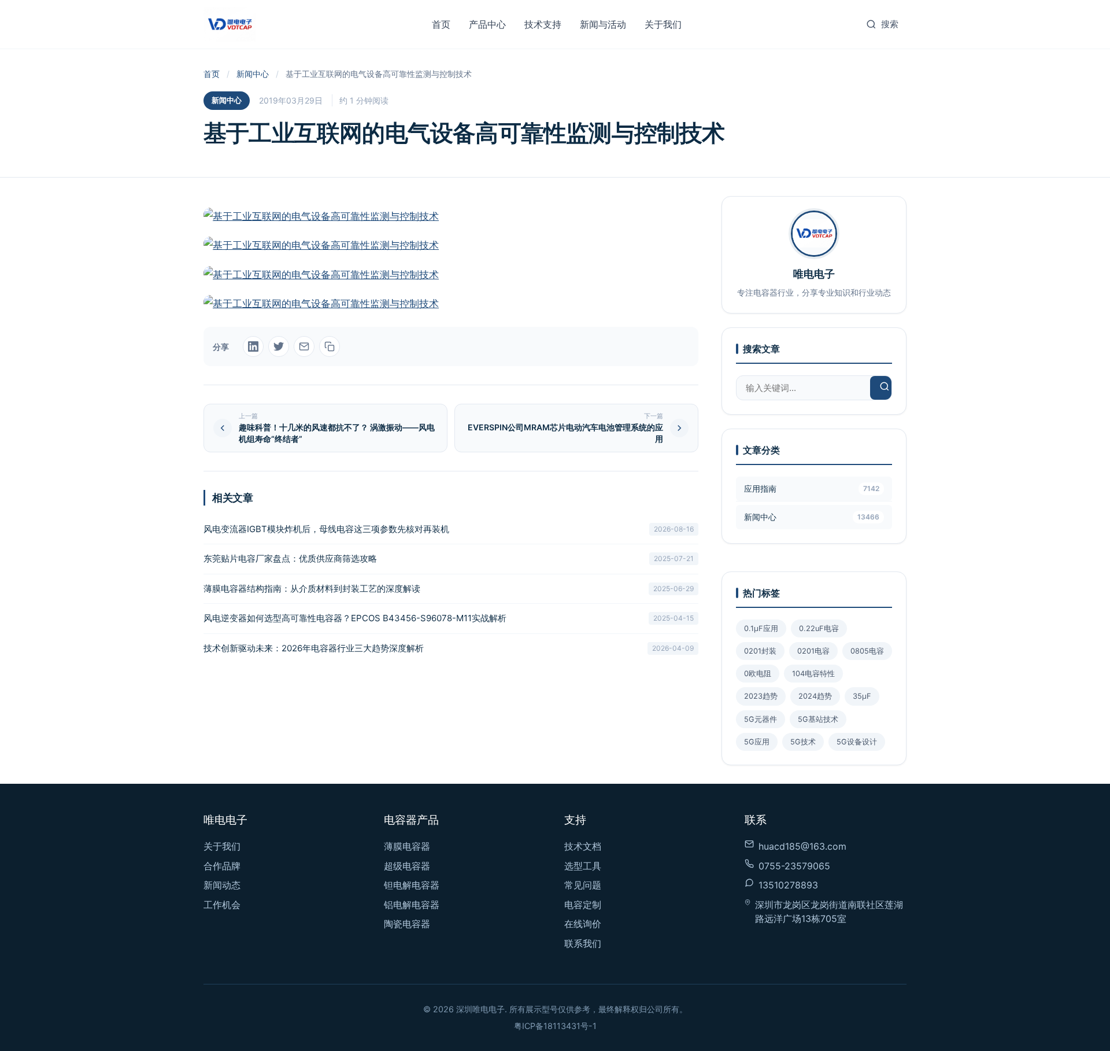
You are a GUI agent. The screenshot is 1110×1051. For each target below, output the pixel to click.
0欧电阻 (757, 673)
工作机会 (222, 904)
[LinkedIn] (253, 346)
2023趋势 (761, 696)
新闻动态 (222, 885)
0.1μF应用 (761, 628)
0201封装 (760, 651)
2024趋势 (815, 696)
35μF (862, 696)
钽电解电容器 (411, 885)
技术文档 (582, 846)
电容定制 (582, 904)
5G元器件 (760, 719)
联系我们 (582, 943)
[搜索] (884, 388)
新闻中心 (252, 74)
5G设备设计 (857, 741)
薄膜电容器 (407, 846)
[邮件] (304, 346)
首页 (441, 24)
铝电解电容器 (411, 904)
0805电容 (867, 651)
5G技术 (803, 741)
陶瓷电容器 (407, 924)
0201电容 (813, 651)
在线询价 (582, 924)
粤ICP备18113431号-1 (555, 1026)
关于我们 (663, 24)
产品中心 (487, 24)
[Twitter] (278, 346)
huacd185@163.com (802, 846)
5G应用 (756, 741)
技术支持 (542, 24)
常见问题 (582, 885)
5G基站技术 (818, 719)
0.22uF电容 (819, 628)
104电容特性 (813, 673)
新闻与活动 (603, 24)
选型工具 (582, 866)
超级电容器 (407, 866)
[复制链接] (329, 346)
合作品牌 (222, 866)
